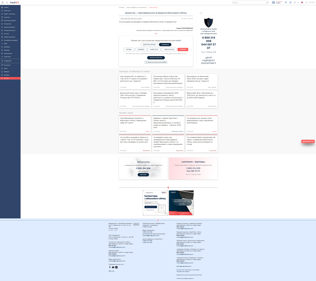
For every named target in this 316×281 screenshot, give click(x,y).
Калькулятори (8, 53)
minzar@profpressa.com (117, 247)
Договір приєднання (184, 266)
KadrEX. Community (9, 14)
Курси (5, 68)
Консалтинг (7, 65)
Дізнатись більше (149, 44)
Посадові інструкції (9, 30)
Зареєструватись (156, 57)
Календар (7, 50)
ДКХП (5, 43)
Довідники (7, 47)
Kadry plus (154, 49)
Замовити (165, 44)
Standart (141, 49)
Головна (121, 7)
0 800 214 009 (193, 168)
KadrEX (178, 41)
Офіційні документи (9, 37)
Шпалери (6, 75)
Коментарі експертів (10, 20)
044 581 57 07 (193, 171)
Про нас (111, 271)
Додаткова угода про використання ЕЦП (189, 275)
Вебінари (6, 71)
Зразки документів (9, 27)
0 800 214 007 (147, 227)
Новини (6, 7)
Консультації (7, 24)
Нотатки (6, 33)
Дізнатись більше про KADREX (157, 62)
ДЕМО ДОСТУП (308, 141)
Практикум (7, 10)
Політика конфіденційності (185, 278)
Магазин (6, 78)
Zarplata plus (169, 49)
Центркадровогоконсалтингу (208, 60)
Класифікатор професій (11, 40)
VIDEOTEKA (7, 56)
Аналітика (7, 17)
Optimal (129, 49)
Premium (183, 49)
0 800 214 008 (147, 232)
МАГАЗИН (143, 174)
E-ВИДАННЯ (7, 61)
